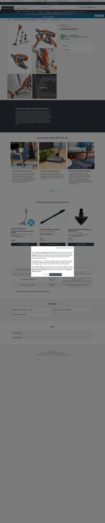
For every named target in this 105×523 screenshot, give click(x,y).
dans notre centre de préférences (40, 269)
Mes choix (46, 274)
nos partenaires (45, 252)
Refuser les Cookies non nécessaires (64, 247)
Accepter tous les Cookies (55, 274)
